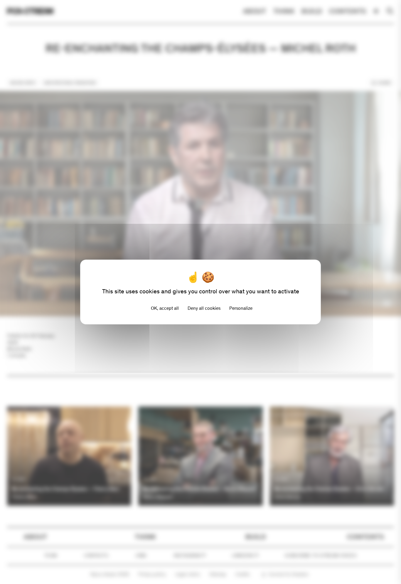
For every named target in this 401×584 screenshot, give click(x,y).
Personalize (240, 308)
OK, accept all (165, 308)
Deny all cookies (204, 308)
